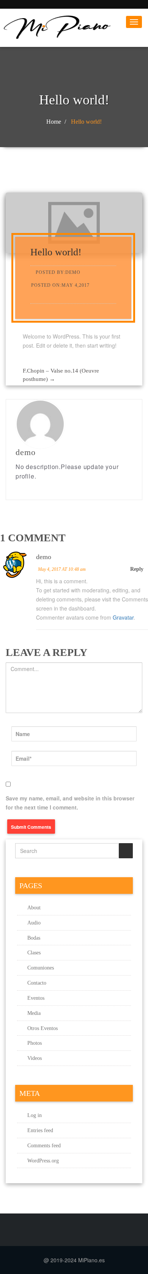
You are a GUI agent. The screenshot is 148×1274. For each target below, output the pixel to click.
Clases (34, 953)
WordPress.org (43, 1161)
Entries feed (40, 1130)
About (34, 907)
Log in (34, 1115)
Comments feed (44, 1145)
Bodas (33, 938)
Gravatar (123, 617)
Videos (34, 1058)
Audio (34, 923)
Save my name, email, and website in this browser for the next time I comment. (70, 802)
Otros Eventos (42, 1028)
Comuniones (40, 968)
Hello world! (86, 121)
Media (34, 1013)
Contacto (36, 983)
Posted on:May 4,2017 (60, 285)
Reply (136, 569)
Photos (34, 1043)
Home (53, 121)
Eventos (35, 998)
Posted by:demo (58, 272)
